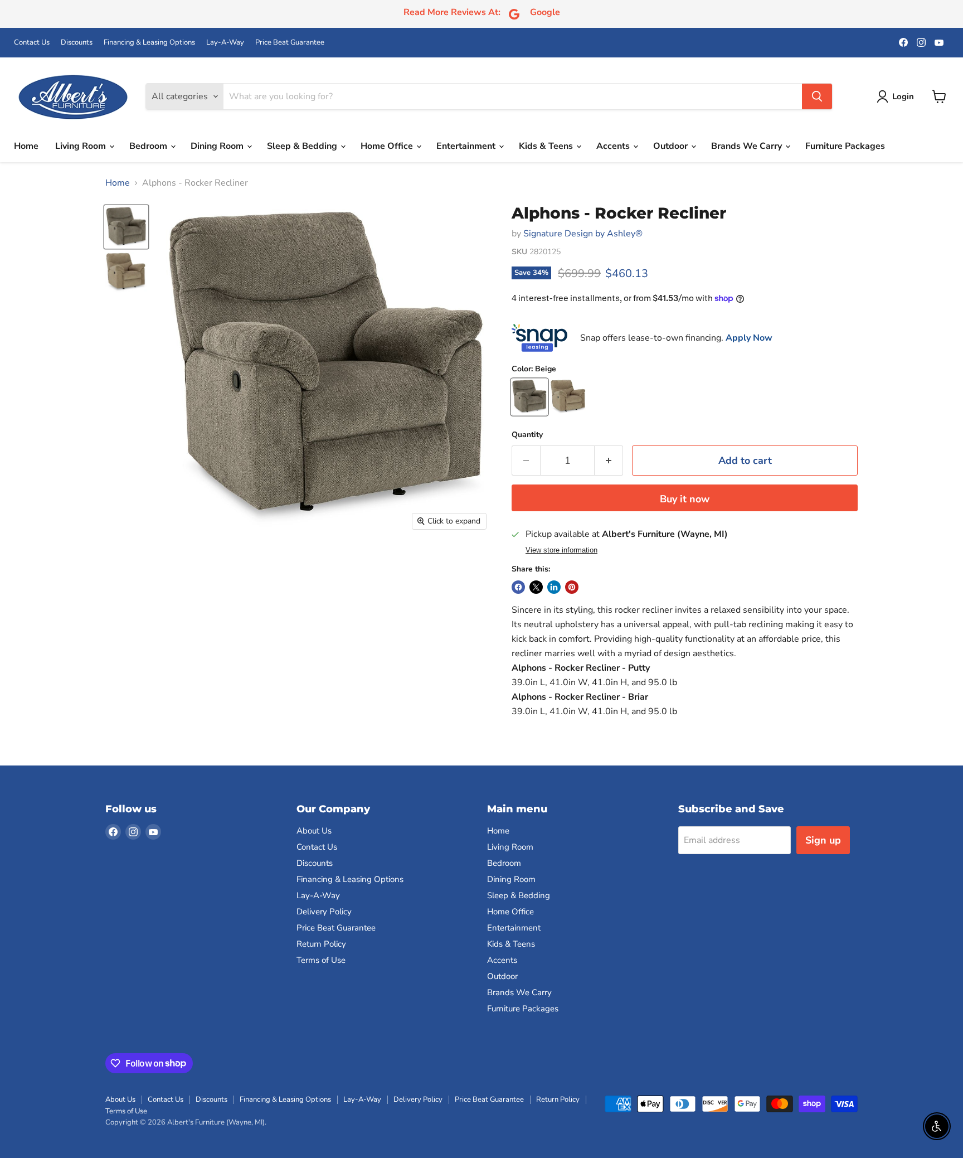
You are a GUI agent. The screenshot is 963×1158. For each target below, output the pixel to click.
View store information (561, 550)
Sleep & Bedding (303, 146)
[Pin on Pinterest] (571, 587)
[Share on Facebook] (518, 587)
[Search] (817, 96)
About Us (314, 830)
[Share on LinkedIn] (554, 587)
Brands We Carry (747, 146)
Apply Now (749, 338)
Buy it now (684, 499)
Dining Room (218, 146)
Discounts (77, 42)
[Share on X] (536, 587)
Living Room (81, 146)
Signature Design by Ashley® (583, 233)
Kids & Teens (547, 146)
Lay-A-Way (225, 42)
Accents (614, 146)
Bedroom (149, 146)
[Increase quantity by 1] (609, 460)
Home (26, 146)
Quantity (527, 434)
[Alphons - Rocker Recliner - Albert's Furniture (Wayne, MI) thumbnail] (126, 227)
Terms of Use (321, 960)
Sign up (823, 840)
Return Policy (321, 943)
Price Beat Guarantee (289, 42)
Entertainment (467, 146)
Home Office (388, 146)
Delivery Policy (324, 911)
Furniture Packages (845, 146)
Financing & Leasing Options (149, 42)
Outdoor (671, 146)
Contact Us (32, 42)
